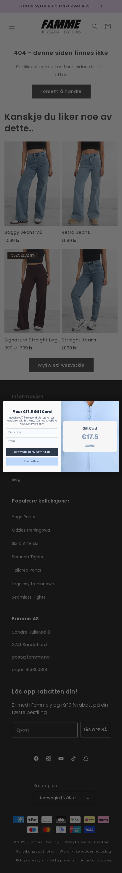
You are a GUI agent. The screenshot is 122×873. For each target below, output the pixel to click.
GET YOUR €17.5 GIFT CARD (32, 452)
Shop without (32, 461)
